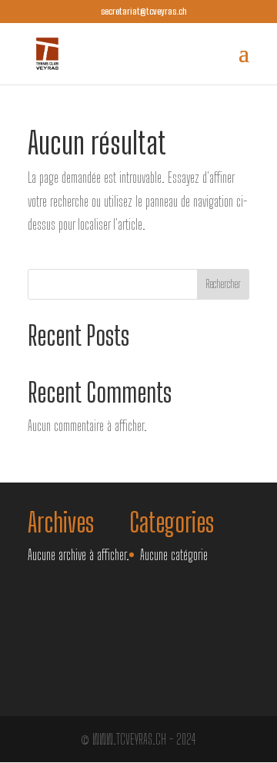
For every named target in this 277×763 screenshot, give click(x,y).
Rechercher (223, 283)
